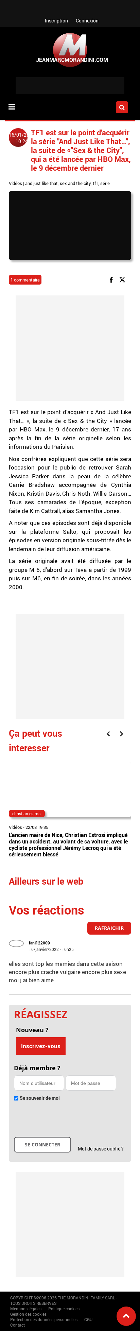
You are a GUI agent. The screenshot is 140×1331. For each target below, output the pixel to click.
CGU (88, 1319)
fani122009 (39, 942)
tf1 (95, 183)
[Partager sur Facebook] (112, 279)
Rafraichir (109, 928)
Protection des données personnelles (43, 1319)
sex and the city (75, 183)
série (105, 183)
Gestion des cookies (28, 1314)
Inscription (56, 20)
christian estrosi (26, 813)
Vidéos (15, 183)
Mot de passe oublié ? (101, 1148)
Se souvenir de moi (40, 1098)
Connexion (87, 20)
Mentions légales (25, 1308)
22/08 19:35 (36, 827)
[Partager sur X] (123, 279)
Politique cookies (64, 1308)
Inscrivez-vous (40, 1046)
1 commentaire (25, 280)
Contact (17, 1325)
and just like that (41, 183)
